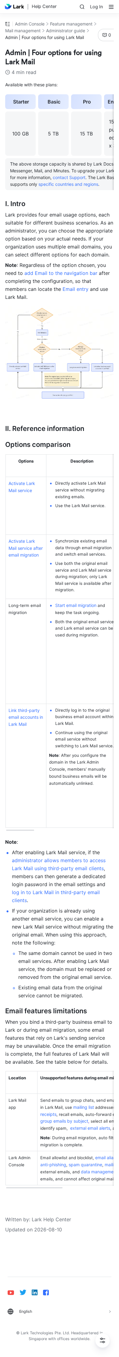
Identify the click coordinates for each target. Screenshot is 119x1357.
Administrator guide (65, 30)
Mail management (23, 30)
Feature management (71, 23)
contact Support (69, 177)
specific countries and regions (68, 184)
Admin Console (30, 23)
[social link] (14, 1293)
